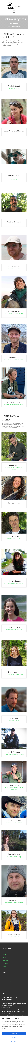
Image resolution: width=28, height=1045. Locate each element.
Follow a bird (6, 978)
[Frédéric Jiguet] (14, 67)
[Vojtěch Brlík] (14, 523)
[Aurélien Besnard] (14, 202)
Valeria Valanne (14, 934)
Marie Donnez (14, 672)
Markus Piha (14, 357)
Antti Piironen (14, 752)
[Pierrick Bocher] (14, 156)
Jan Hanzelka (14, 718)
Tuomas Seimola (14, 900)
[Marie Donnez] (14, 653)
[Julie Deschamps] (14, 562)
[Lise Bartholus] (14, 488)
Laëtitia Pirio (14, 785)
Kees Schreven (14, 854)
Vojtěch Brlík (14, 536)
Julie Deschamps (14, 581)
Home (9, 26)
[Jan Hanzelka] (14, 699)
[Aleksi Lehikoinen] (14, 383)
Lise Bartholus (14, 503)
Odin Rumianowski (14, 820)
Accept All (14, 1033)
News (4, 966)
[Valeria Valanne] (14, 920)
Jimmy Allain (14, 465)
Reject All (14, 1041)
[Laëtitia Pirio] (14, 772)
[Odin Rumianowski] (14, 807)
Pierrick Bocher (14, 175)
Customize (14, 1037)
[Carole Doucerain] (14, 608)
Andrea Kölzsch (14, 311)
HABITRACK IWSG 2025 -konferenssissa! (9, 998)
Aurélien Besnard (14, 222)
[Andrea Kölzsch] (14, 292)
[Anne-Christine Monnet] (14, 111)
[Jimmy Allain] (14, 446)
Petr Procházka (14, 266)
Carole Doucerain (14, 627)
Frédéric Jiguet (14, 86)
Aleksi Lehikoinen (14, 402)
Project (4, 957)
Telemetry (5, 960)
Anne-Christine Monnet (14, 131)
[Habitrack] (14, 5)
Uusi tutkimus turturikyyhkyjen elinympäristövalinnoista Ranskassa (13, 1010)
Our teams (5, 963)
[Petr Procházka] (14, 247)
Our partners (6, 984)
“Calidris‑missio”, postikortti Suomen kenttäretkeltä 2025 (13, 1004)
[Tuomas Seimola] (14, 881)
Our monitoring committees (10, 981)
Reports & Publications (8, 987)
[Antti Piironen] (14, 738)
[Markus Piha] (14, 338)
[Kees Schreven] (14, 840)
